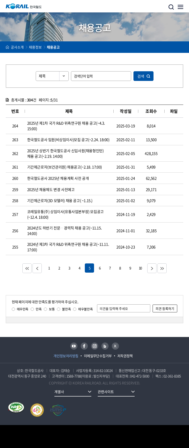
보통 (52, 309)
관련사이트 (106, 391)
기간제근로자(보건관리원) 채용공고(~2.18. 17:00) (64, 167)
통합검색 (171, 7)
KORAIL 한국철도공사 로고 (24, 6)
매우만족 (22, 309)
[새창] (73, 346)
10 (140, 268)
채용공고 (53, 47)
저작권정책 (125, 355)
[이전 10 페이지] (37, 268)
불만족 (66, 309)
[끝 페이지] (162, 268)
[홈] (7, 47)
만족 (38, 309)
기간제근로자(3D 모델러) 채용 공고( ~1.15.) (59, 200)
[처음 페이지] (27, 268)
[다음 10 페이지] (152, 268)
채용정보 (35, 47)
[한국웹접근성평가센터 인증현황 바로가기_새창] (16, 410)
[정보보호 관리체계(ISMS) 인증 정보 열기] (58, 410)
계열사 (59, 391)
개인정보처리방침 (65, 355)
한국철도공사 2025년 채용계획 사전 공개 (58, 178)
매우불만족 (85, 309)
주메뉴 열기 (180, 7)
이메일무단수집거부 (98, 355)
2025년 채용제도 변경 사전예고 (51, 189)
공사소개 (17, 47)
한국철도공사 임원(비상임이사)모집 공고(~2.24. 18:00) (68, 139)
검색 (140, 76)
